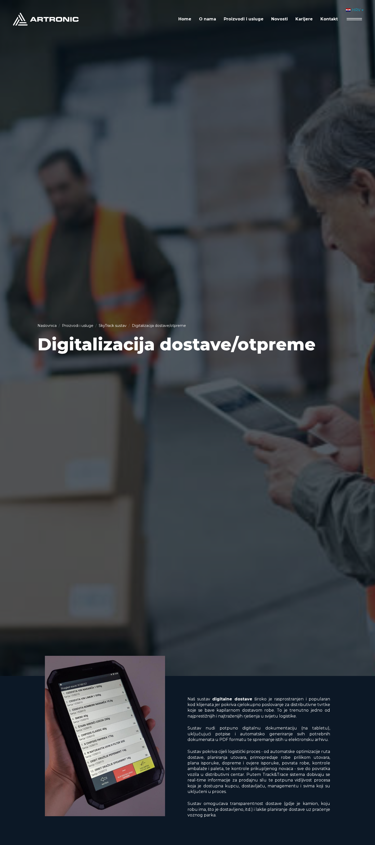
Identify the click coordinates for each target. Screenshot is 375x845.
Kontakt (329, 19)
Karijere (304, 19)
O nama (207, 19)
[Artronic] (45, 18)
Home (184, 19)
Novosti (279, 19)
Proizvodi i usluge (244, 19)
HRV (356, 10)
